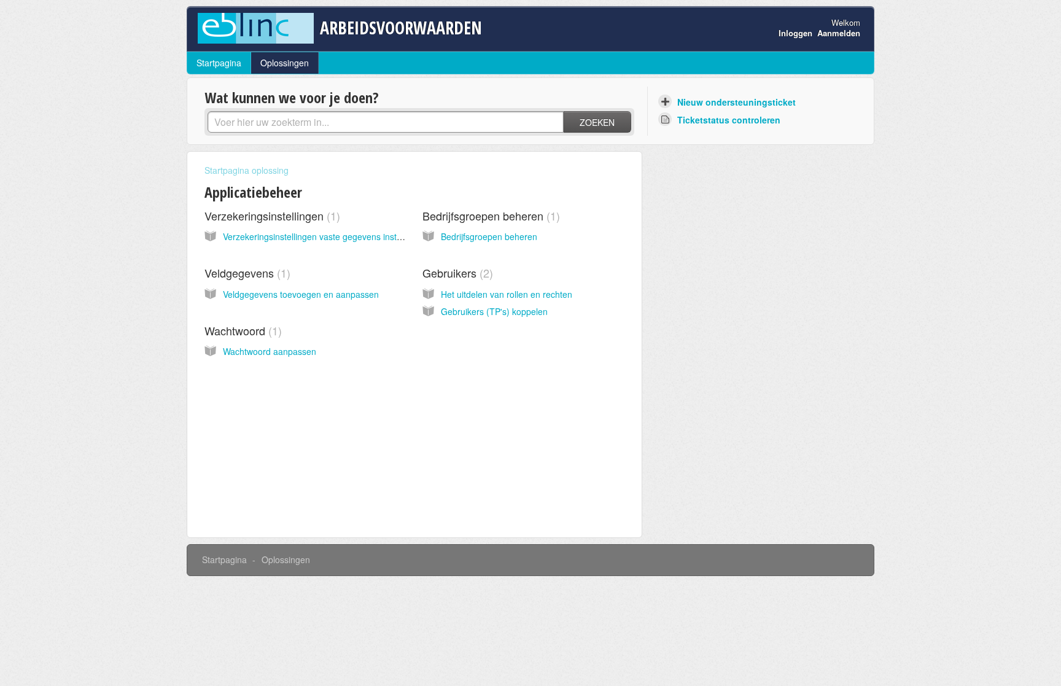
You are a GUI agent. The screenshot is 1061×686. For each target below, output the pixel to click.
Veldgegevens (245, 273)
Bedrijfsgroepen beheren (489, 216)
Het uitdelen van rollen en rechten (506, 294)
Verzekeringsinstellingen (270, 216)
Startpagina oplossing (246, 170)
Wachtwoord (241, 330)
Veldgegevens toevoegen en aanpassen (301, 294)
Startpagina (218, 63)
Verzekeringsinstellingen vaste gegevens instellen (319, 236)
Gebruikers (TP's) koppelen (494, 311)
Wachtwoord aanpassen (269, 351)
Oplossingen (284, 63)
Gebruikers (455, 273)
